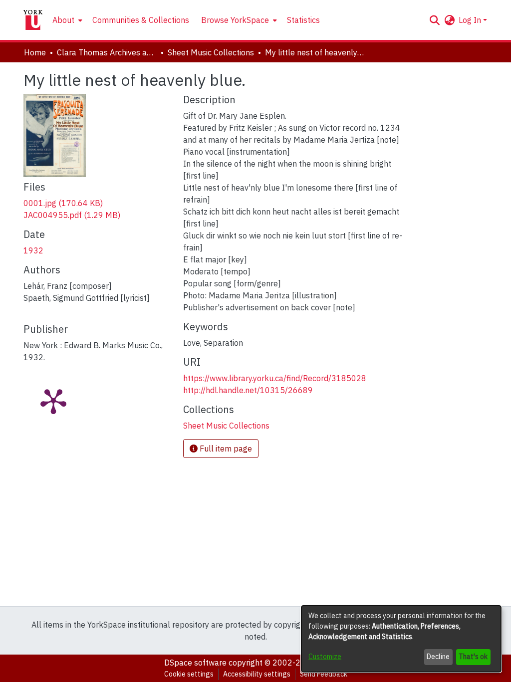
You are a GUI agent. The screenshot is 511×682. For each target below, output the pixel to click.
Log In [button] (471, 20)
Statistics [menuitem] (303, 20)
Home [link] (35, 52)
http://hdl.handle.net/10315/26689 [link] (248, 390)
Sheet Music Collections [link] (211, 52)
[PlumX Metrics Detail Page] (53, 401)
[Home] (32, 20)
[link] (63, 203)
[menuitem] (66, 20)
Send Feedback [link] (323, 674)
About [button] (63, 20)
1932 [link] (33, 250)
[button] (434, 20)
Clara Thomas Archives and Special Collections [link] (107, 52)
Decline (438, 656)
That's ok (473, 656)
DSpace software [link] (195, 663)
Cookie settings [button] (189, 674)
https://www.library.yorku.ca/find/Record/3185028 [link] (274, 378)
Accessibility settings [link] (256, 674)
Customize (324, 656)
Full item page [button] (225, 449)
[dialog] (401, 639)
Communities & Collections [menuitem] (140, 20)
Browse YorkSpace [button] (235, 20)
